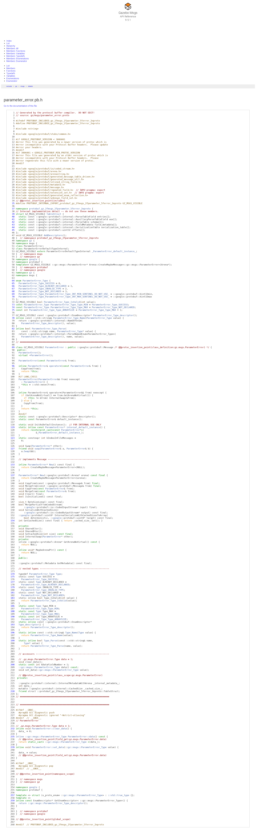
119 (11, 427)
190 (11, 616)
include (9, 86)
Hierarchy (10, 46)
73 (11, 304)
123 (11, 438)
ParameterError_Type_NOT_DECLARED (40, 291)
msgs (23, 86)
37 (11, 208)
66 (11, 286)
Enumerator (11, 81)
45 (11, 230)
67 (11, 288)
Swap (26, 451)
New (51, 464)
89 (11, 347)
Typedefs (10, 73)
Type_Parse (50, 640)
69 (11, 294)
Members (10, 68)
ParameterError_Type (35, 280)
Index (9, 41)
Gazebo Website (12, 35)
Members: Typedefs (15, 56)
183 (11, 598)
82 (11, 328)
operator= (55, 366)
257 (11, 795)
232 (11, 728)
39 (11, 214)
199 (11, 640)
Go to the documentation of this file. (20, 106)
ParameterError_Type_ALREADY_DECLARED (43, 286)
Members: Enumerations (17, 58)
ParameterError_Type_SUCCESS (37, 283)
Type (58, 574)
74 (11, 307)
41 (11, 219)
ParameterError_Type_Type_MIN (69, 304)
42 (11, 222)
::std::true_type (118, 795)
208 (11, 664)
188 (11, 611)
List (8, 43)
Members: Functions (15, 51)
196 (11, 632)
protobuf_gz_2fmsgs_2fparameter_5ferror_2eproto (60, 208)
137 (11, 475)
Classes (8, 26)
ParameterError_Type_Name (69, 318)
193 (11, 624)
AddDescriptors (53, 235)
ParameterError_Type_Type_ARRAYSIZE (52, 310)
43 (11, 224)
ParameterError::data (81, 736)
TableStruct (54, 214)
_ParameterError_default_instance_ (114, 251)
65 (11, 283)
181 (11, 592)
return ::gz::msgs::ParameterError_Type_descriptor (51, 803)
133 (11, 464)
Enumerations (12, 78)
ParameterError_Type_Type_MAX (69, 307)
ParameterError (54, 347)
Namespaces (11, 29)
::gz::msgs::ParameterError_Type (39, 667)
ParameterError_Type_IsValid (62, 302)
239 (11, 747)
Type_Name (71, 632)
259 (11, 800)
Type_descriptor (29, 624)
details (30, 86)
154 (11, 520)
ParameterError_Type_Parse (48, 328)
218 (11, 691)
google (33, 259)
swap (37, 448)
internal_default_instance (83, 427)
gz (16, 86)
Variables (10, 76)
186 (11, 606)
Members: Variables (15, 53)
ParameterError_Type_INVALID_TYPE (40, 288)
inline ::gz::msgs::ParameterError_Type (41, 736)
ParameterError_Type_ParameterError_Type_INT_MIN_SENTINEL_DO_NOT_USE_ (64, 294)
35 (11, 203)
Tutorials (9, 23)
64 (11, 280)
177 (11, 582)
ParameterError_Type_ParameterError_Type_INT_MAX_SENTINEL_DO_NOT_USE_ (64, 296)
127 (11, 448)
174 (11, 574)
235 (11, 736)
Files (7, 32)
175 (11, 576)
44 (11, 227)
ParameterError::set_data (48, 747)
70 (11, 296)
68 (11, 291)
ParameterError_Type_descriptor (113, 315)
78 (11, 318)
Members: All (12, 48)
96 (11, 366)
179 (11, 587)
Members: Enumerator (16, 61)
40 (11, 216)
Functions (10, 71)
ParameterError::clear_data (49, 728)
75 (11, 310)
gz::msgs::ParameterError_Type (59, 670)
